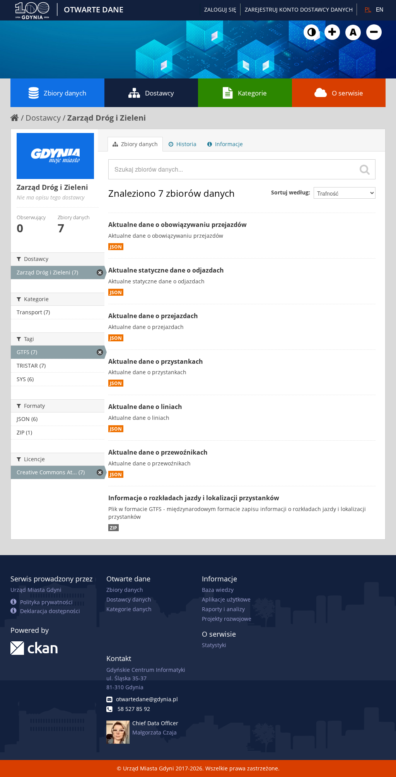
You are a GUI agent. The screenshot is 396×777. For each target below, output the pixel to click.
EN (379, 9)
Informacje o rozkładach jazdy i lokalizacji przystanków (193, 498)
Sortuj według (290, 192)
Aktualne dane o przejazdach (153, 316)
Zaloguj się (220, 9)
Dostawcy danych (128, 599)
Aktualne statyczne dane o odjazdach (166, 270)
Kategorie (252, 93)
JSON (116, 247)
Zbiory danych (65, 93)
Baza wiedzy (218, 589)
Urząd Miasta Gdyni (35, 589)
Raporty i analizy (223, 609)
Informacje (228, 144)
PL (368, 9)
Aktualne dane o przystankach (155, 361)
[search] (365, 169)
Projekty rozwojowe (226, 618)
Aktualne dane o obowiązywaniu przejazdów (177, 224)
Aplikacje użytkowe (226, 599)
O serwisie (347, 93)
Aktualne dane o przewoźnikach (158, 452)
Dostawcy (159, 93)
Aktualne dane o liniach (145, 406)
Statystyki (214, 645)
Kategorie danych (129, 609)
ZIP (113, 528)
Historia (185, 144)
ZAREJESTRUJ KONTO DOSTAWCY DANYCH (299, 9)
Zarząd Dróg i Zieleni (106, 117)
